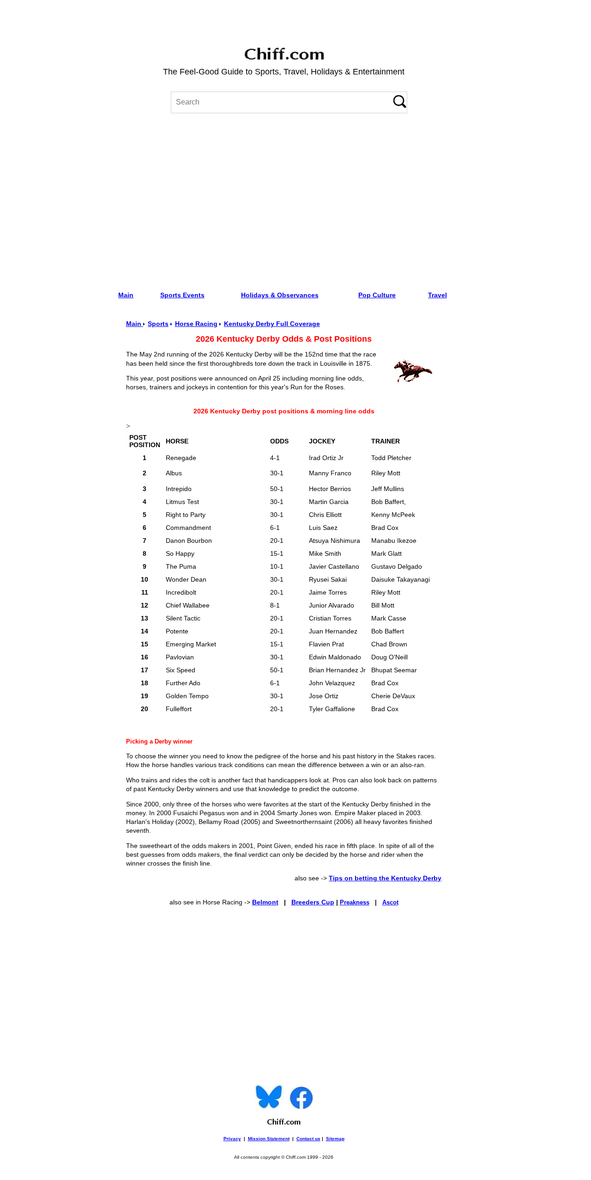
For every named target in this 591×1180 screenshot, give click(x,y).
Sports (158, 323)
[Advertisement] (284, 199)
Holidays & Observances (280, 295)
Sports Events (182, 295)
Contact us (308, 1138)
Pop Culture (377, 295)
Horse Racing (196, 323)
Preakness (354, 902)
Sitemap (335, 1138)
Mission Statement (268, 1138)
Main (125, 295)
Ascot (390, 902)
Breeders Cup (312, 902)
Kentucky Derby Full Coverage (272, 323)
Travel (437, 295)
